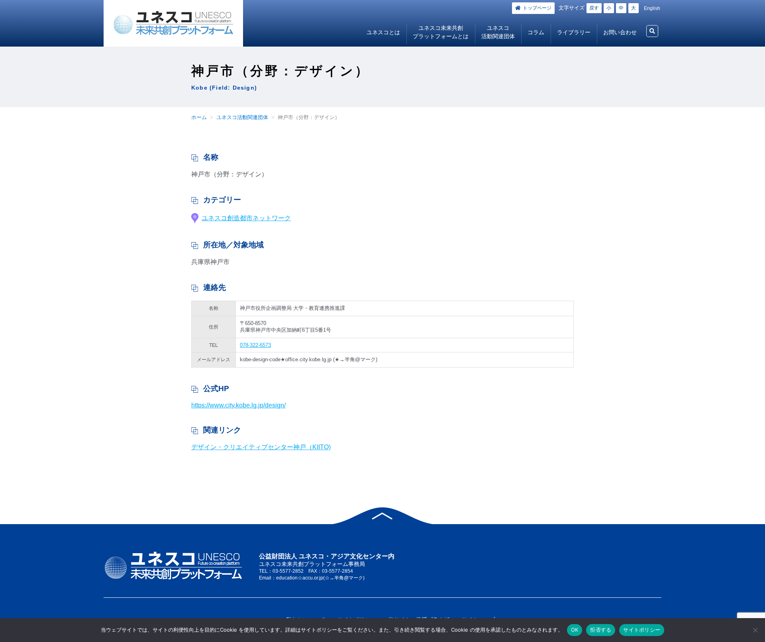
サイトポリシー (641, 629)
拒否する (600, 629)
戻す (594, 8)
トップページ (537, 8)
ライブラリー (573, 32)
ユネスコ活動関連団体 (498, 32)
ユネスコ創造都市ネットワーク (246, 218)
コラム (536, 32)
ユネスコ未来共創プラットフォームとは (441, 32)
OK (575, 629)
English (652, 8)
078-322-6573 (255, 345)
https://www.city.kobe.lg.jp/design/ (238, 405)
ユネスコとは (383, 32)
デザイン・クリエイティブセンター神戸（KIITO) (261, 447)
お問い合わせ (620, 32)
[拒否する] (755, 630)
